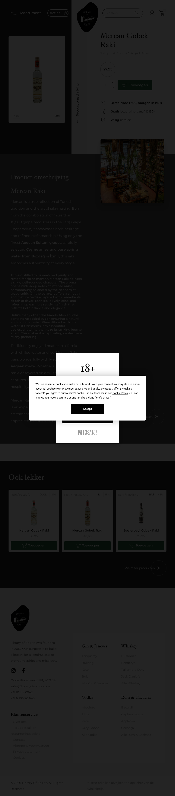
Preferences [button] (102, 397)
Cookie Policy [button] (120, 393)
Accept (87, 408)
